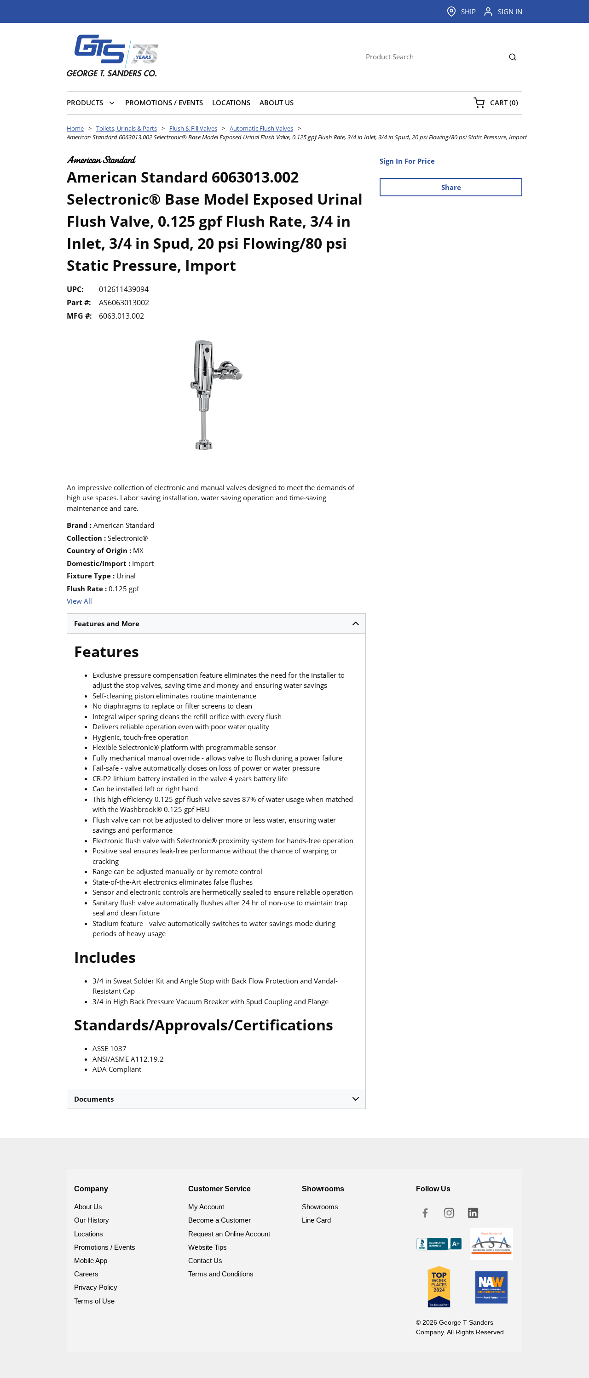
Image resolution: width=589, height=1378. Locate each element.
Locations (88, 1234)
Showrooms (320, 1207)
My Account (206, 1207)
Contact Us (205, 1260)
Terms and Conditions (221, 1274)
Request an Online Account (229, 1234)
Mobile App (90, 1260)
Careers (86, 1274)
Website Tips (207, 1247)
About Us (88, 1207)
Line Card (316, 1220)
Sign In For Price (407, 161)
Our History (91, 1220)
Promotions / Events (104, 1247)
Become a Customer (219, 1220)
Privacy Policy (95, 1287)
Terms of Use (94, 1301)
